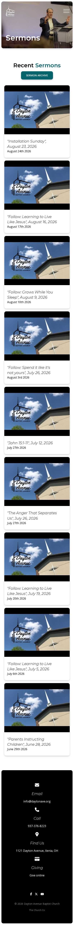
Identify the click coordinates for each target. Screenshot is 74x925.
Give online (37, 875)
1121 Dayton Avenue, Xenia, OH (37, 851)
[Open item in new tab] (37, 121)
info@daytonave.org (37, 801)
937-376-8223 (37, 826)
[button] (66, 11)
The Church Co (37, 910)
